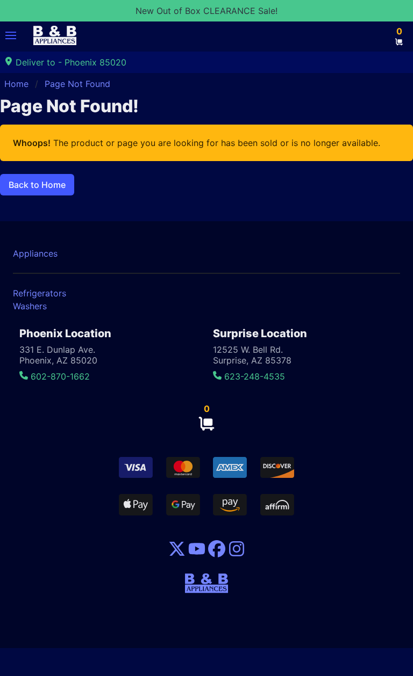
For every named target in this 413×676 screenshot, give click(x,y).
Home (16, 83)
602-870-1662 (59, 376)
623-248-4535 (253, 376)
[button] (11, 35)
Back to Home (37, 184)
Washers (30, 306)
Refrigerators (39, 293)
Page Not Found (77, 83)
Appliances (35, 253)
